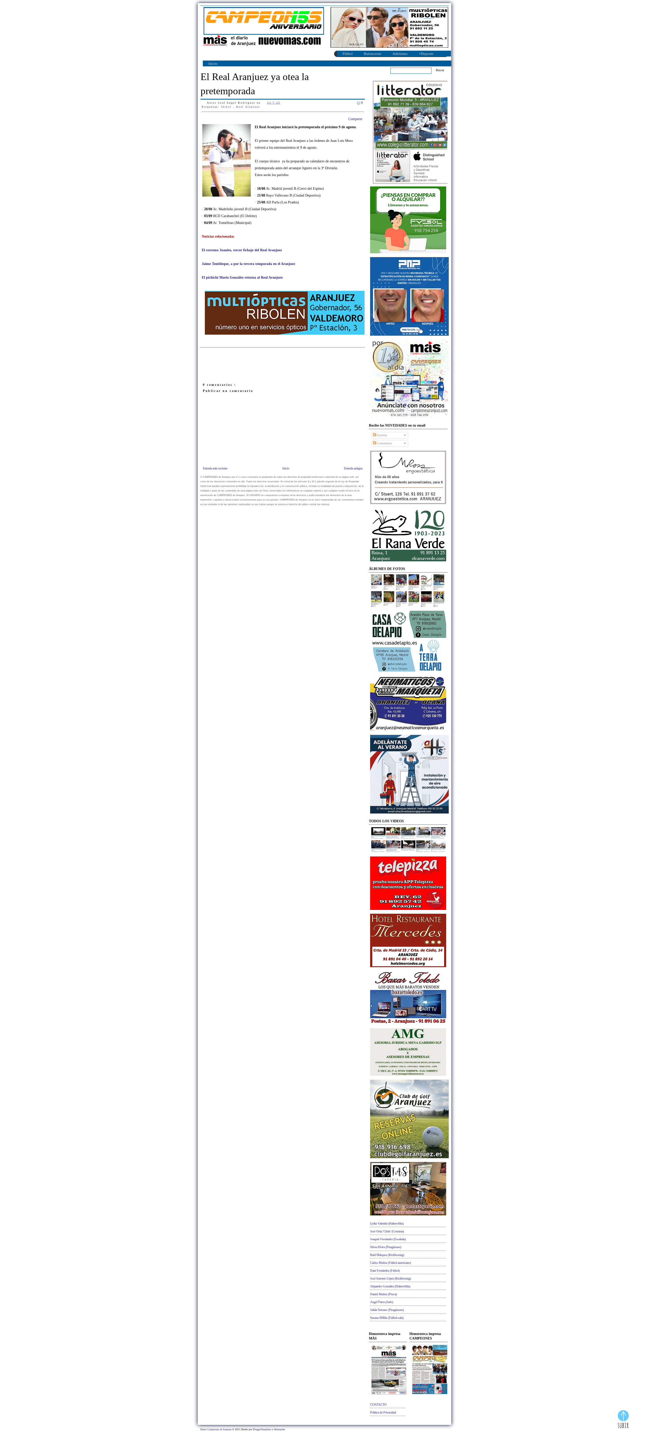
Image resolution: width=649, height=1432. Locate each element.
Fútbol (347, 54)
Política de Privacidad (383, 1412)
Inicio (213, 64)
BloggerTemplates (262, 1429)
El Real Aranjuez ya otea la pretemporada (255, 83)
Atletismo (400, 54)
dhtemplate (279, 1429)
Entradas (381, 435)
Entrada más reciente (215, 468)
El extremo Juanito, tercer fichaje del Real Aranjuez (242, 250)
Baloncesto (372, 54)
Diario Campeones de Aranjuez (216, 1429)
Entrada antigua (353, 468)
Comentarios (384, 443)
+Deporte (426, 54)
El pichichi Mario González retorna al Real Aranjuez (242, 277)
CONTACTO (378, 1404)
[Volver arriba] (623, 1419)
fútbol (227, 106)
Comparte (355, 119)
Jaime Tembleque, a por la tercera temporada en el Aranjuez (248, 264)
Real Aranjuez (248, 106)
